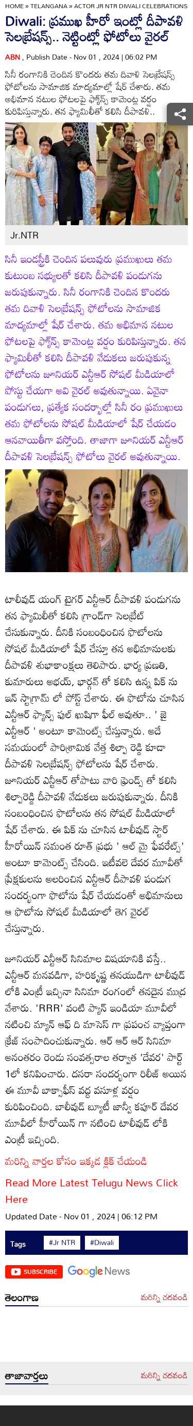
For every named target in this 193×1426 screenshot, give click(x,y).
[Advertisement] (96, 1337)
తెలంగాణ (22, 1297)
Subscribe (40, 1271)
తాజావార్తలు (26, 1375)
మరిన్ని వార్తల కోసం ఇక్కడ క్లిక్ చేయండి (76, 1160)
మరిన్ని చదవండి (164, 1297)
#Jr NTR (62, 1242)
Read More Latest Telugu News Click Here (91, 1190)
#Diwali (102, 1242)
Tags (18, 1244)
